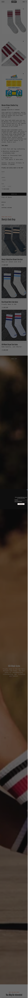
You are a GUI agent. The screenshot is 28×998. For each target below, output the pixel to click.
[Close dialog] (26, 489)
